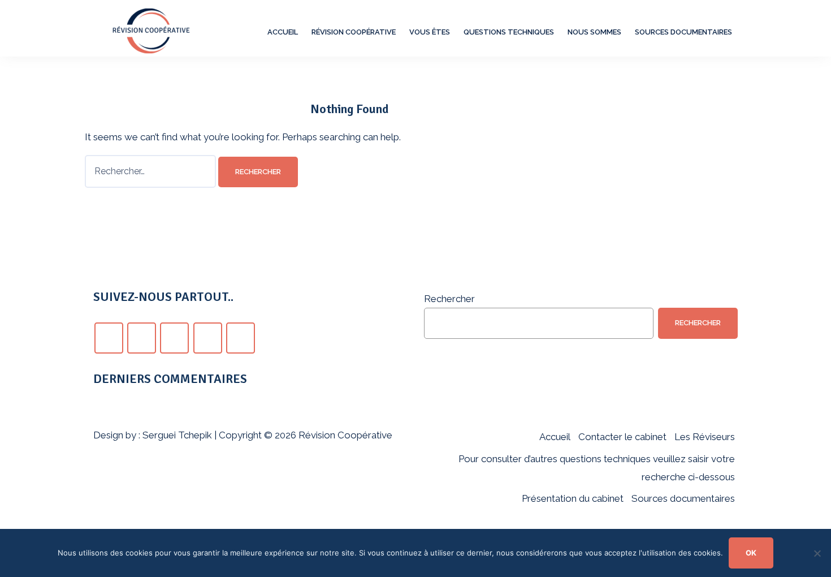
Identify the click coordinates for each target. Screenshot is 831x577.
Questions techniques (509, 32)
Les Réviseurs (704, 436)
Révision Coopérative (353, 32)
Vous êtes (429, 32)
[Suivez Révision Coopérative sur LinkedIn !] (207, 338)
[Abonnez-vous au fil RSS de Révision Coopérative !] (240, 338)
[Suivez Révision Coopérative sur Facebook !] (108, 338)
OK (751, 552)
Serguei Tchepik (177, 435)
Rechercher (449, 298)
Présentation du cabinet (573, 498)
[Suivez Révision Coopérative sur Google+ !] (174, 338)
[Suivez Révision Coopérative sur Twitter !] (141, 338)
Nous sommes (594, 32)
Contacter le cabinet (622, 436)
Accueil (282, 32)
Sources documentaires (683, 32)
